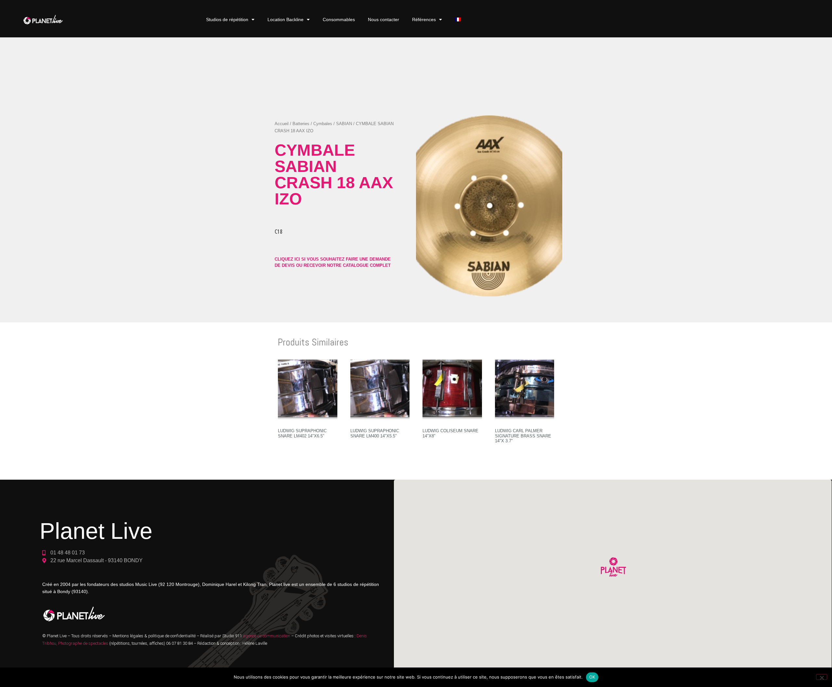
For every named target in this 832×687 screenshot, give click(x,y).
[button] (612, 567)
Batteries (300, 123)
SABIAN (344, 123)
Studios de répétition (227, 19)
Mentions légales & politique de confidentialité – (156, 635)
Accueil (282, 123)
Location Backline (285, 19)
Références (424, 19)
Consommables (339, 19)
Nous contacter (383, 19)
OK (592, 677)
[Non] (821, 677)
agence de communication (267, 635)
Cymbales (322, 123)
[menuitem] (457, 20)
